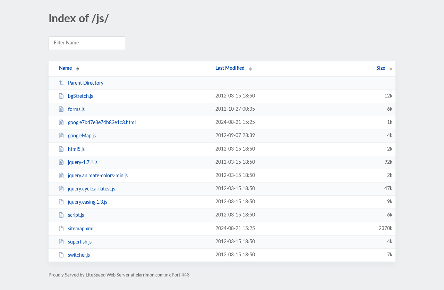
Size (380, 68)
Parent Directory (85, 83)
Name (65, 68)
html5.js (76, 149)
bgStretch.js (80, 96)
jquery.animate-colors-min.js (98, 175)
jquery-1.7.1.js (82, 162)
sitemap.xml (80, 229)
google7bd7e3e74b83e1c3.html (102, 122)
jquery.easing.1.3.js (87, 202)
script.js (76, 215)
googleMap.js (82, 136)
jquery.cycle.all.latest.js (91, 189)
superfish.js (80, 242)
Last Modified (230, 68)
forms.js (76, 109)
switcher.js (79, 255)
